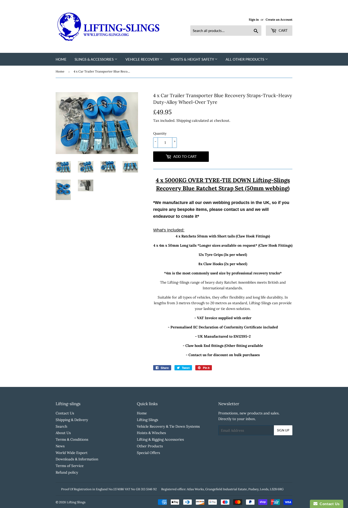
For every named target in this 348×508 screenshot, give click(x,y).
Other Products (150, 446)
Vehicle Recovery (142, 59)
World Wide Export (72, 452)
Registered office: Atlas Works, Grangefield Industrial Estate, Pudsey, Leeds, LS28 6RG (222, 489)
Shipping (183, 120)
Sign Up (283, 430)
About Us (63, 433)
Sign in (254, 19)
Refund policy (67, 472)
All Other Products (245, 59)
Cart (283, 30)
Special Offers (148, 452)
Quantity (159, 133)
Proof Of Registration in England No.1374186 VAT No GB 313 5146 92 (109, 489)
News (60, 446)
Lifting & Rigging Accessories (160, 439)
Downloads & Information (77, 459)
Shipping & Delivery (72, 419)
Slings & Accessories (95, 59)
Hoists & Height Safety (193, 59)
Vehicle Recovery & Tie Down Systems (168, 426)
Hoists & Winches (151, 433)
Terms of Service (70, 465)
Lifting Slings (147, 419)
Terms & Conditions (72, 439)
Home (61, 59)
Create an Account (279, 19)
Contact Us (65, 413)
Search (61, 426)
